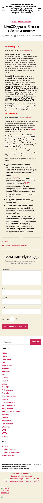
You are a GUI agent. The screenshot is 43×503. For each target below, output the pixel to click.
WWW (4, 433)
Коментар (6, 269)
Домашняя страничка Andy (21, 473)
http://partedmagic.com (26, 50)
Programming (7, 408)
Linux (14, 21)
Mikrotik (5, 393)
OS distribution (24, 21)
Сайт (4, 307)
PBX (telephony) (9, 405)
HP (3, 374)
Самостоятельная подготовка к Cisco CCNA (21, 478)
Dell (3, 362)
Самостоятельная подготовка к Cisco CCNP (21, 481)
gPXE (16, 178)
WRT (4, 430)
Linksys (5, 380)
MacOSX (5, 387)
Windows (6, 427)
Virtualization (7, 423)
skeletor (9, 36)
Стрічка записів (9, 449)
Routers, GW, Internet (11, 411)
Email (4, 298)
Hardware (6, 371)
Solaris (5, 417)
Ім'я (4, 288)
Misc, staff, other (9, 396)
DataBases (6, 359)
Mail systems (7, 390)
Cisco (4, 356)
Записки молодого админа (21, 476)
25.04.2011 (20, 36)
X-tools (5, 436)
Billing (4, 353)
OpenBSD (6, 399)
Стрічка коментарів (10, 452)
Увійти (5, 446)
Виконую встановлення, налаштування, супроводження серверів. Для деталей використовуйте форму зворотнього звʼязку (21, 8)
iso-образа (31, 129)
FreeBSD (5, 368)
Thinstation (6, 420)
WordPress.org (8, 455)
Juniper (5, 377)
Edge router (7, 365)
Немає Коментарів (35, 36)
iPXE (27, 183)
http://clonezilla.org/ (25, 117)
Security (5, 414)
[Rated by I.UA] (21, 497)
